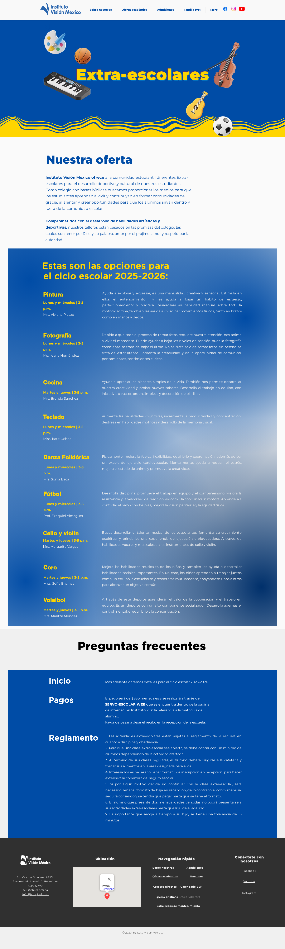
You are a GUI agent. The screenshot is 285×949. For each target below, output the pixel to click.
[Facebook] (225, 9)
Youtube (249, 881)
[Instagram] (233, 9)
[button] (134, 10)
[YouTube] (242, 9)
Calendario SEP (191, 886)
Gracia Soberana (178, 896)
